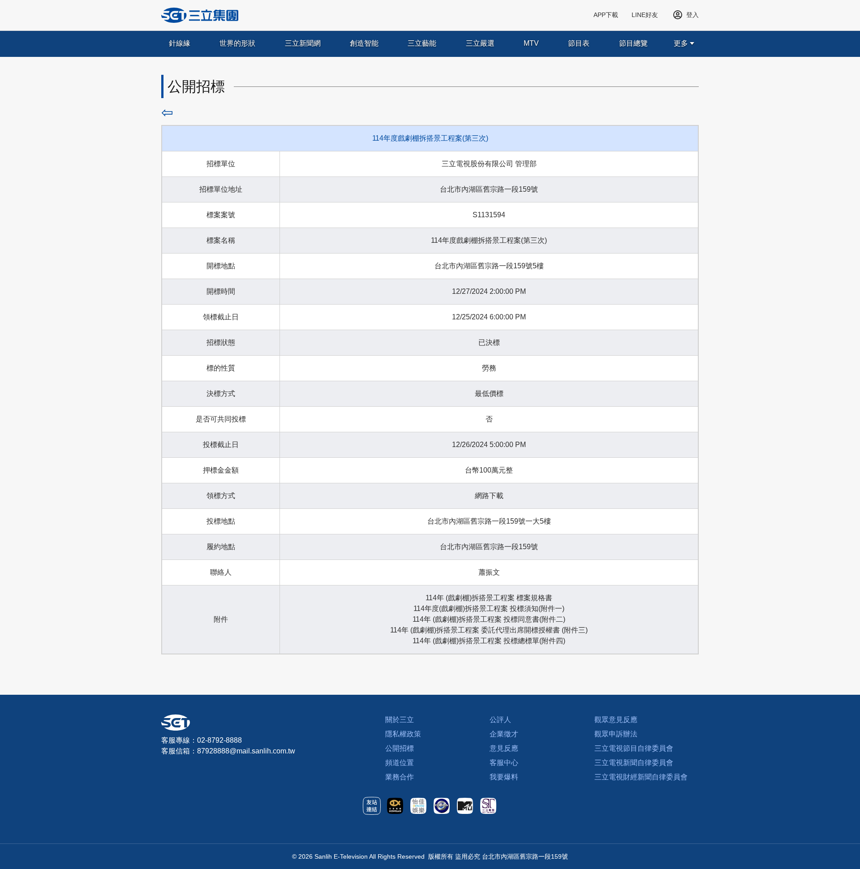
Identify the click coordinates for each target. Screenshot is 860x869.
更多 (681, 43)
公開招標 (399, 748)
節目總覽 (633, 43)
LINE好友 (645, 14)
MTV (531, 43)
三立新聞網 (303, 43)
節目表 (578, 43)
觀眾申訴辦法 (615, 734)
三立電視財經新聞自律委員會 (641, 777)
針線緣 (179, 43)
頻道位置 (399, 762)
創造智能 (364, 43)
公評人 (500, 719)
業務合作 (399, 777)
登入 (692, 14)
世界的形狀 (237, 43)
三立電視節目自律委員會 (633, 748)
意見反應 (504, 748)
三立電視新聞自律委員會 (633, 762)
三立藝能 (422, 43)
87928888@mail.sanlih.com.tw (246, 751)
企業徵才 (504, 734)
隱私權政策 (403, 734)
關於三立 (399, 719)
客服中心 (504, 762)
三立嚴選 (480, 43)
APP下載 (605, 14)
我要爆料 (504, 777)
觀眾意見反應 (615, 719)
